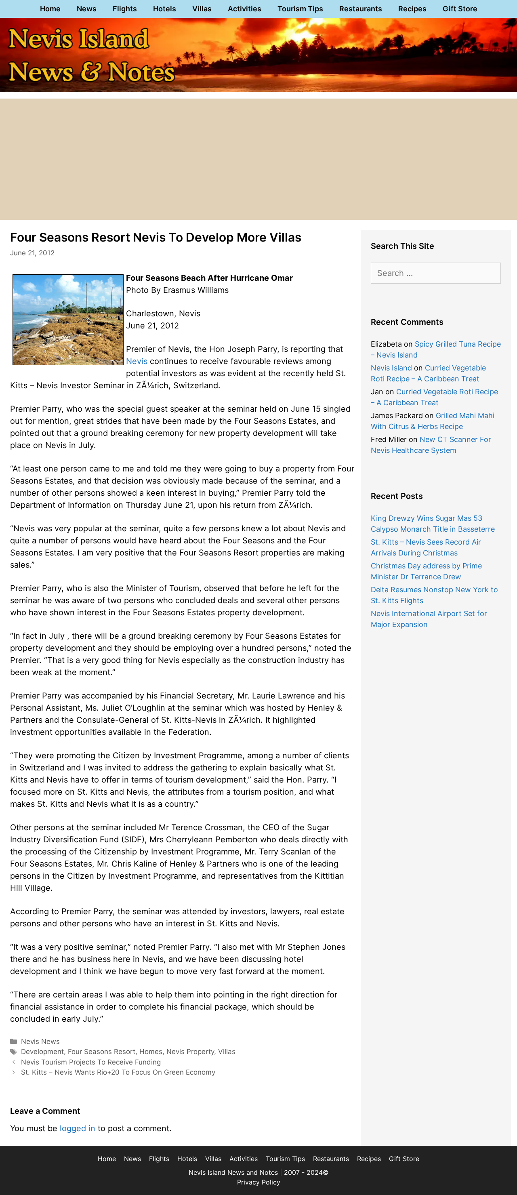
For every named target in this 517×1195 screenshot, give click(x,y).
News (87, 8)
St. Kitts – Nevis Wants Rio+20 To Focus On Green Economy (118, 1072)
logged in (77, 1128)
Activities (244, 8)
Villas (202, 8)
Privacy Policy (258, 1182)
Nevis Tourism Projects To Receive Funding (91, 1062)
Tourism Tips (300, 8)
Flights (125, 8)
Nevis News (40, 1041)
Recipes (412, 8)
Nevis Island (391, 368)
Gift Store (460, 8)
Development (42, 1052)
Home (50, 8)
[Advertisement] (258, 159)
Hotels (164, 8)
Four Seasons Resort (101, 1052)
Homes (150, 1052)
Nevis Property (190, 1052)
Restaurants (360, 8)
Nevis (136, 361)
